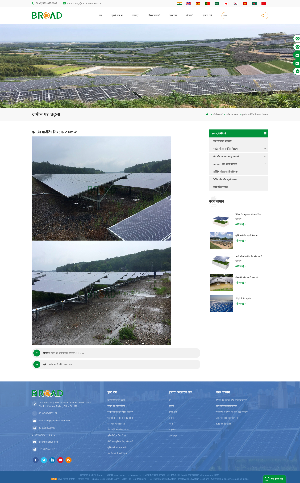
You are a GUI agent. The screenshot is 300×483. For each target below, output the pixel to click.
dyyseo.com (206, 475)
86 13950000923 (47, 428)
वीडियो (189, 15)
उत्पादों (135, 15)
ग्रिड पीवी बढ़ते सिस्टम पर (118, 429)
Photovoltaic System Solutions (193, 479)
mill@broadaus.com (49, 441)
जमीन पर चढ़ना (232, 114)
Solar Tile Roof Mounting (134, 479)
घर (100, 15)
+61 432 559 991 (47, 449)
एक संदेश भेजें (277, 479)
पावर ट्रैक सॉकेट (220, 187)
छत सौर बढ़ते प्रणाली (222, 141)
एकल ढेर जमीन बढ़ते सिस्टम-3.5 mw (67, 353)
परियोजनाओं (154, 15)
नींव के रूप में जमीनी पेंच (117, 453)
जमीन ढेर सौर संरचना (116, 406)
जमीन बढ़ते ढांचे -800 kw (60, 364)
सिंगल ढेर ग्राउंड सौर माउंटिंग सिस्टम (248, 216)
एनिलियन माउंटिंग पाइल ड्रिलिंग (120, 412)
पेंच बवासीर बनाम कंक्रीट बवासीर (120, 418)
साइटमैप (172, 429)
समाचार (173, 15)
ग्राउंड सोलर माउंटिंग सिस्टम (225, 148)
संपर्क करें (207, 15)
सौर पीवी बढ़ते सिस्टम (116, 423)
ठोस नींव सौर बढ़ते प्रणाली (246, 277)
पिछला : (46, 353)
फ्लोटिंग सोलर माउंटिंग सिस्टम (225, 171)
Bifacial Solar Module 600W (105, 479)
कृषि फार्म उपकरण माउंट (117, 447)
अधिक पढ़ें (239, 224)
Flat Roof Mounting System (162, 479)
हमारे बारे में (117, 15)
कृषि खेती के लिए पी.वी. (116, 435)
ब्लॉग (171, 423)
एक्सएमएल (173, 435)
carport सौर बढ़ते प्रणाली (225, 164)
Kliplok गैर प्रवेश (243, 298)
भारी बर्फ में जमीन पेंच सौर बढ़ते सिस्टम (248, 258)
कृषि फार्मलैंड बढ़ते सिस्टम (246, 235)
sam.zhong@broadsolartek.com (84, 3)
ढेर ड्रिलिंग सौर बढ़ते (116, 400)
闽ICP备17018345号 (177, 475)
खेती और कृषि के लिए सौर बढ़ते (120, 441)
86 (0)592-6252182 (46, 3)
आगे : (45, 364)
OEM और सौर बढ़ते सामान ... (226, 179)
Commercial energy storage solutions (230, 479)
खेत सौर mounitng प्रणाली (226, 156)
